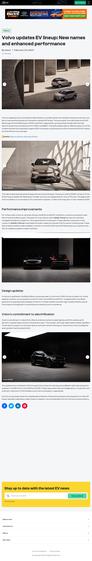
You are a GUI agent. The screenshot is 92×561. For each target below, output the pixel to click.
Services (6, 540)
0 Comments (6, 54)
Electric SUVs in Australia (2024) (24, 137)
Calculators (8, 526)
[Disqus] (46, 446)
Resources (7, 519)
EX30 (31, 126)
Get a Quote (80, 3)
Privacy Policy (55, 551)
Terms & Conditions (39, 551)
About (5, 533)
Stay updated (77, 496)
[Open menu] (89, 3)
